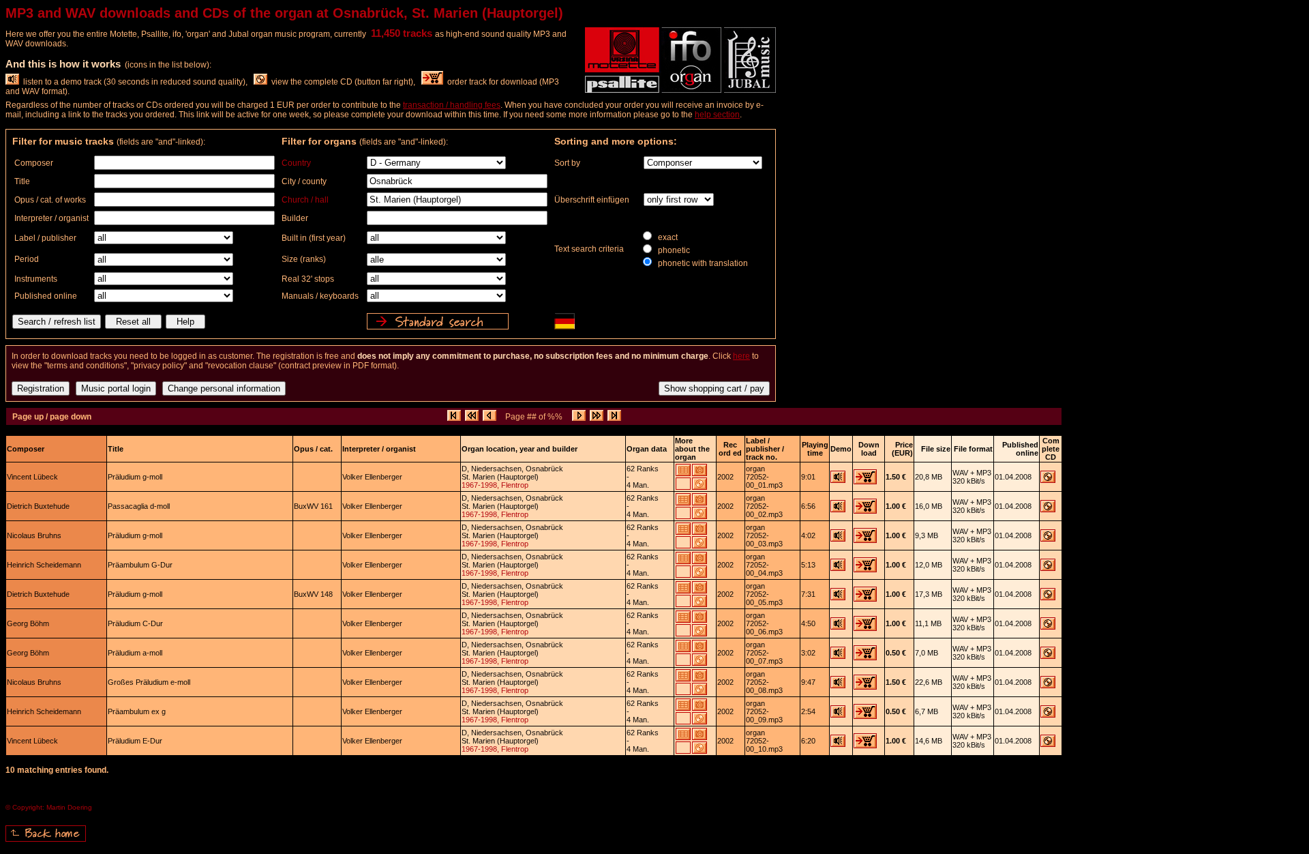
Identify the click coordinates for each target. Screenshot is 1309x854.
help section (717, 114)
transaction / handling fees (451, 105)
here (741, 356)
